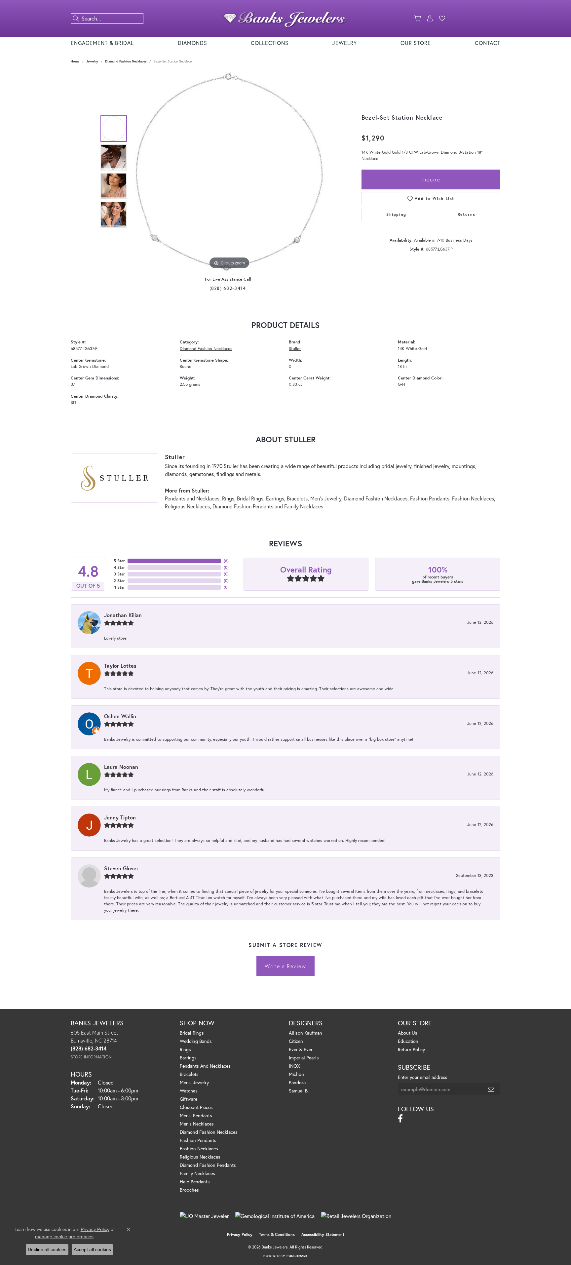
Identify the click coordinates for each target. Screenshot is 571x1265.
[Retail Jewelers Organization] (356, 1216)
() (226, 560)
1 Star (119, 587)
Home (75, 61)
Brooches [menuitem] (189, 1190)
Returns (467, 214)
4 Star (119, 567)
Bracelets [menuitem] (189, 1074)
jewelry (92, 61)
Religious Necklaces (187, 506)
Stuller (295, 348)
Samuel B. (299, 1090)
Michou (296, 1074)
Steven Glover (121, 868)
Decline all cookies (47, 1249)
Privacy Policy (239, 1234)
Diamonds (192, 42)
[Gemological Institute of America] (275, 1216)
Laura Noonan (121, 766)
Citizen (296, 1041)
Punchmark (296, 1256)
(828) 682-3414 (227, 288)
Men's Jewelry (325, 498)
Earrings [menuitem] (188, 1057)
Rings (228, 498)
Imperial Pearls (304, 1057)
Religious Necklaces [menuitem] (200, 1157)
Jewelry (344, 42)
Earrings (275, 498)
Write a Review (285, 966)
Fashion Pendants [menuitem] (198, 1140)
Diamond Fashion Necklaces (126, 61)
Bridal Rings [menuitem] (192, 1033)
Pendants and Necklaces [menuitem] (205, 1066)
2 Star (119, 580)
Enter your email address (422, 1077)
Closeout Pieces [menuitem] (196, 1107)
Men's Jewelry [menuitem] (194, 1082)
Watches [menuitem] (189, 1090)
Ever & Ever (301, 1049)
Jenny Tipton (120, 817)
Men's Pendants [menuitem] (196, 1115)
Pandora (297, 1082)
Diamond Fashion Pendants (242, 506)
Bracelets (297, 498)
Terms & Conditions (277, 1234)
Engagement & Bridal (102, 42)
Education (408, 1041)
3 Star (119, 574)
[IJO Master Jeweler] (204, 1216)
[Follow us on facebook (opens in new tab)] (400, 1119)
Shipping (396, 214)
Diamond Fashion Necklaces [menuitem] (209, 1132)
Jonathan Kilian (123, 615)
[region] (229, 171)
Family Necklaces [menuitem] (197, 1173)
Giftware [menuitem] (188, 1099)
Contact (487, 42)
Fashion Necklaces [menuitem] (199, 1148)
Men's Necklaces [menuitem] (197, 1124)
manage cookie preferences (64, 1236)
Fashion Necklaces (473, 498)
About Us (407, 1033)
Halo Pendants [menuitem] (195, 1181)
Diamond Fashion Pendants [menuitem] (208, 1165)
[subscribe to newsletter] (491, 1089)
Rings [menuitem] (185, 1049)
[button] (417, 18)
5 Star (119, 560)
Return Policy (411, 1049)
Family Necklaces (303, 506)
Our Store (415, 42)
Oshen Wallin (120, 716)
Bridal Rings (250, 498)
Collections (269, 42)
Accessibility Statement (322, 1234)
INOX (294, 1066)
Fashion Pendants (429, 498)
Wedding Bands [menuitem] (196, 1041)
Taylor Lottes (120, 665)
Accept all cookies (92, 1249)
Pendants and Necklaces (192, 498)
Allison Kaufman (305, 1033)
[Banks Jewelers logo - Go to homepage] (285, 18)
